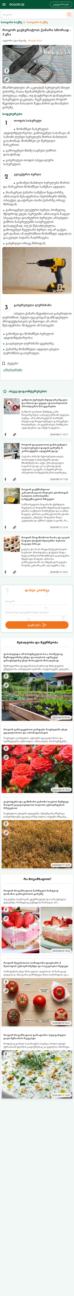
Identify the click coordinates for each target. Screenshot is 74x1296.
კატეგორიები (61, 4)
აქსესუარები (12, 370)
